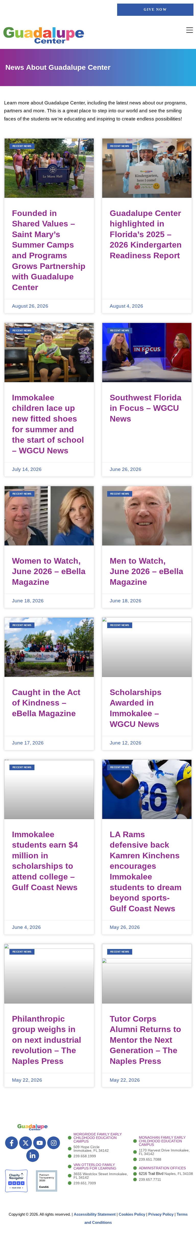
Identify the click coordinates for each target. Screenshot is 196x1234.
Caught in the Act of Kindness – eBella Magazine (46, 703)
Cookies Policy (132, 1214)
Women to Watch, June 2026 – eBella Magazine (48, 571)
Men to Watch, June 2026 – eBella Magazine (146, 571)
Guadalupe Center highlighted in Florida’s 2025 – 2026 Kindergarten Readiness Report (146, 234)
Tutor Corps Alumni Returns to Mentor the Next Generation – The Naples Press (145, 1040)
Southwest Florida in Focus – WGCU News (145, 408)
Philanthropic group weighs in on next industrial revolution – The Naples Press (46, 1040)
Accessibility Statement (95, 1214)
